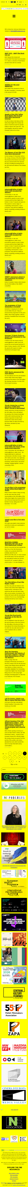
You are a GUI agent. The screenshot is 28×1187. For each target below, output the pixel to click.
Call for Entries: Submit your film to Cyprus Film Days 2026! (15, 699)
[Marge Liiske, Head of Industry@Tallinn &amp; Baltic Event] (15, 436)
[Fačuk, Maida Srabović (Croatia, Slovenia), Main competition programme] (15, 296)
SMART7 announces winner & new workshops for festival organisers (15, 278)
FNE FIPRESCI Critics (14, 1173)
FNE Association (14, 1175)
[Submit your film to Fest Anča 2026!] (15, 512)
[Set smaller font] (20, 5)
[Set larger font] (26, 5)
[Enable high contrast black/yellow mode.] (15, 2)
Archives (14, 1180)
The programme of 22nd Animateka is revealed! (13, 306)
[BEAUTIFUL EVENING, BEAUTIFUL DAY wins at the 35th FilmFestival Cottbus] (15, 535)
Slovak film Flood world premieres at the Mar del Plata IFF (13, 616)
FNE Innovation (14, 1177)
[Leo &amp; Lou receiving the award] (15, 142)
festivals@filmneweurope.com (17, 31)
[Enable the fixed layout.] (23, 2)
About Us (19, 1182)
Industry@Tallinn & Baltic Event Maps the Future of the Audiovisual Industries (15, 446)
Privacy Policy (4, 1182)
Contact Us (14, 1182)
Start (3, 754)
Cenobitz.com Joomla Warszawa (18, 1185)
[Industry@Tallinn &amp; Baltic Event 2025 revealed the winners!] (15, 179)
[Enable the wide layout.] (26, 2)
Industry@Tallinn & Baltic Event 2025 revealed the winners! (13, 191)
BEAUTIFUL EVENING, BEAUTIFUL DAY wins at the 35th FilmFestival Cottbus (14, 543)
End (19, 762)
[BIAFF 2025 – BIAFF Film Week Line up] (15, 43)
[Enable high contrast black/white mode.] (12, 2)
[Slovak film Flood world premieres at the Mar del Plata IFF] (15, 608)
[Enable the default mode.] (6, 2)
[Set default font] (23, 5)
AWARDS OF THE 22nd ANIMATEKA (12, 85)
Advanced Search (14, 1179)
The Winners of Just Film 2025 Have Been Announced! (15, 153)
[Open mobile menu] (14, 16)
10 (11, 761)
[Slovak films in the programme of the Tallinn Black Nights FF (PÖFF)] (15, 477)
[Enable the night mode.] (9, 2)
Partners (9, 1182)
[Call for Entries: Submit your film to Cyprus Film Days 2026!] (15, 688)
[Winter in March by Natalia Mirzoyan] (15, 74)
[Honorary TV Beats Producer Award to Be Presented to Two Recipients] (15, 328)
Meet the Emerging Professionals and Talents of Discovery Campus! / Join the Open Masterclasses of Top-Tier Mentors (15, 655)
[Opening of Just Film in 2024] (15, 573)
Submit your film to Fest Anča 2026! (15, 520)
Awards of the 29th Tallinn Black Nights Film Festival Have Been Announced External (14, 117)
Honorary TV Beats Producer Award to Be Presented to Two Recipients (15, 337)
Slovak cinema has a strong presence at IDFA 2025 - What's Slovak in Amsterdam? (15, 406)
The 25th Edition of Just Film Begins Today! (14, 583)
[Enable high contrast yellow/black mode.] (17, 2)
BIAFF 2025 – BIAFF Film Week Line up (14, 54)
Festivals (7, 51)
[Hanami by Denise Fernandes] (15, 267)
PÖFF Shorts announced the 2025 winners (14, 372)
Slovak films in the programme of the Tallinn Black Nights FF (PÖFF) (15, 489)
